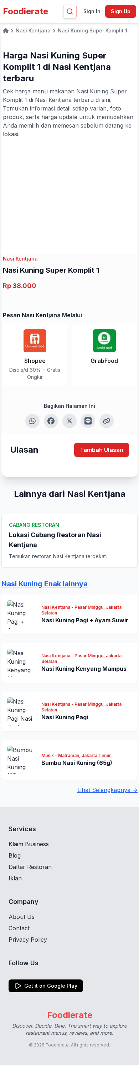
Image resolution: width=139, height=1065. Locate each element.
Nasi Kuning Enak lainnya (44, 584)
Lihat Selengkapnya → (107, 789)
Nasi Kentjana (20, 259)
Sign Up (120, 11)
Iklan (15, 878)
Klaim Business (29, 844)
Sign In (92, 11)
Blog (15, 855)
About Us (22, 916)
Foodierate (25, 11)
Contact (19, 928)
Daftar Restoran (30, 866)
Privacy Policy (28, 939)
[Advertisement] (69, 192)
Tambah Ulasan (101, 449)
